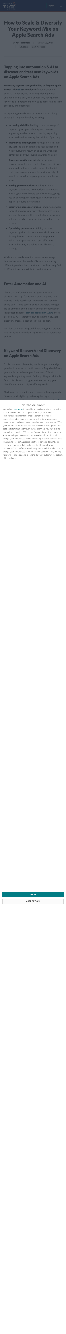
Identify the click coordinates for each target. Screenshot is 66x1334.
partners (18, 409)
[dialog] (33, 867)
